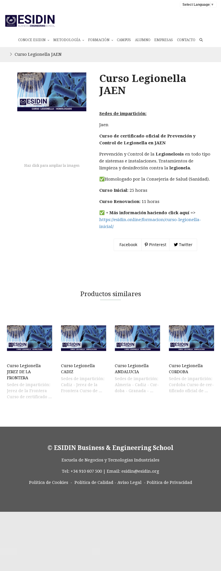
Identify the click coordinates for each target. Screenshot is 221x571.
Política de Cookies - (50, 482)
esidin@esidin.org (140, 471)
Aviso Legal (129, 482)
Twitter (185, 244)
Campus (124, 40)
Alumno (142, 40)
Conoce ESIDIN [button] (32, 40)
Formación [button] (99, 40)
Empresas (163, 40)
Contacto (186, 40)
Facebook (127, 244)
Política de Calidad (94, 482)
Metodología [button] (67, 40)
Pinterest (157, 244)
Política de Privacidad (169, 482)
